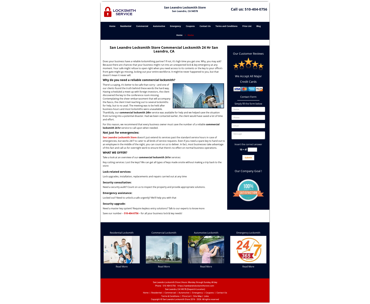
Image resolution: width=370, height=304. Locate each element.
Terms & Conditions (170, 296)
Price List (246, 26)
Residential (125, 26)
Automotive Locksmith (206, 232)
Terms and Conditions (226, 26)
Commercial (142, 26)
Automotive (159, 26)
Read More (122, 266)
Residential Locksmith (122, 232)
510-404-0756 (256, 9)
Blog (258, 26)
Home (112, 26)
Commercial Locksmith (163, 232)
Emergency (175, 26)
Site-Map (197, 296)
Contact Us (205, 26)
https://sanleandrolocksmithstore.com (196, 286)
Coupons (190, 26)
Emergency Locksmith (248, 232)
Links (206, 296)
